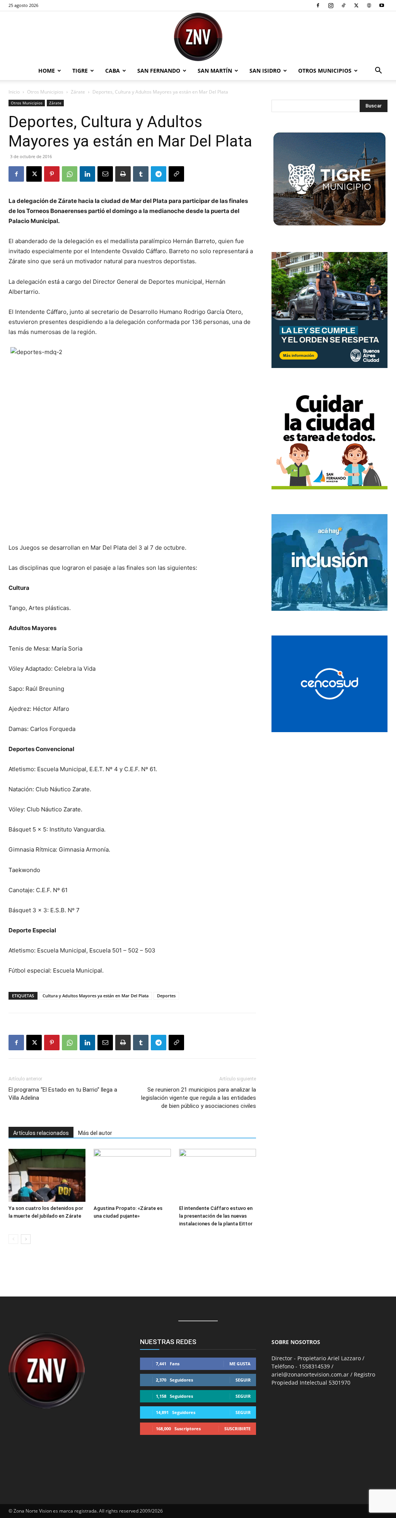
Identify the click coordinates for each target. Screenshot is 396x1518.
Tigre (80, 70)
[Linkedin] (87, 174)
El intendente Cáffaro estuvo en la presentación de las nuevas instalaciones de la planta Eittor (216, 1216)
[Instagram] (330, 5)
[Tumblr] (140, 174)
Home (46, 70)
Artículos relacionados (41, 1133)
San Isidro (265, 70)
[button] (378, 71)
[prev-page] (13, 1239)
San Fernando (158, 70)
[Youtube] (381, 5)
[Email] (105, 174)
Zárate (78, 92)
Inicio (14, 92)
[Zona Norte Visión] (198, 37)
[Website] (369, 5)
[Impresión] (123, 174)
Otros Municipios (325, 70)
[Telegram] (158, 174)
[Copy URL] (176, 174)
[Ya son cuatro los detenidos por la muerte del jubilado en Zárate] (47, 1175)
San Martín (215, 70)
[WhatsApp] (69, 174)
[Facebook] (318, 5)
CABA (112, 70)
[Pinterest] (52, 174)
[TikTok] (343, 5)
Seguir (243, 1380)
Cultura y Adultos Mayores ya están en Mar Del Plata (95, 995)
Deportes (166, 995)
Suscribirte (237, 1428)
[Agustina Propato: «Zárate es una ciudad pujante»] (132, 1175)
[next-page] (26, 1239)
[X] (356, 5)
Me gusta (240, 1363)
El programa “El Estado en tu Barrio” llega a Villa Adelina (63, 1093)
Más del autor (95, 1133)
